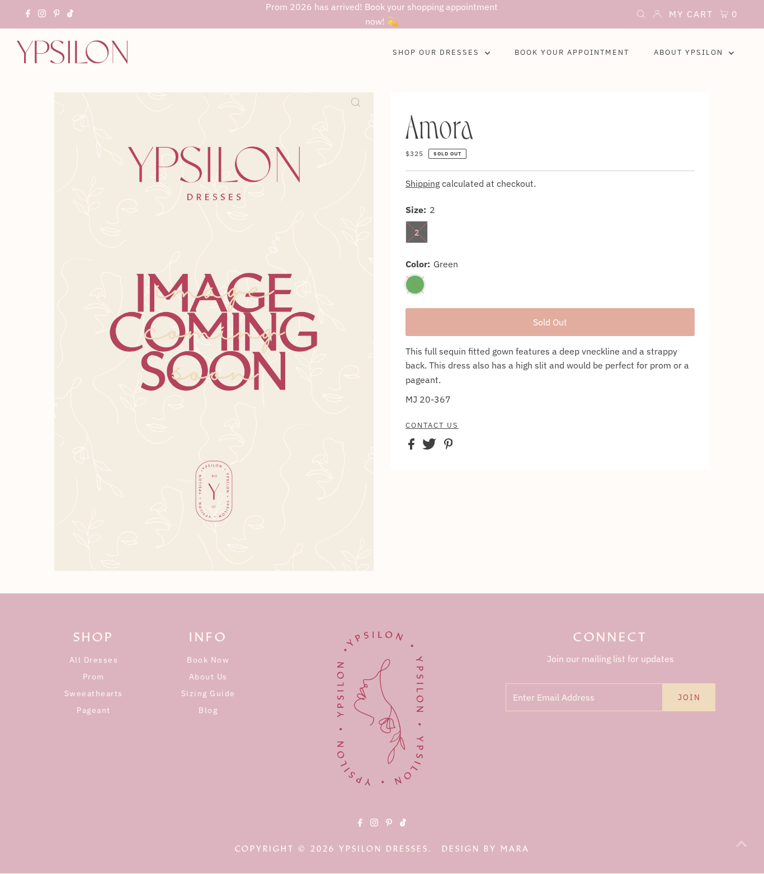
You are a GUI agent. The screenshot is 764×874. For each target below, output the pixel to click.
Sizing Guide (208, 693)
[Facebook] (28, 15)
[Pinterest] (57, 15)
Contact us (432, 425)
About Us (208, 677)
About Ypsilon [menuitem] (690, 52)
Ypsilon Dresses (383, 849)
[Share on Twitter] (430, 446)
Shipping (422, 183)
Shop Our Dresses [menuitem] (437, 52)
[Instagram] (42, 15)
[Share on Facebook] (412, 446)
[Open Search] (641, 15)
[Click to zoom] (355, 110)
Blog (208, 710)
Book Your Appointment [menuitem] (572, 52)
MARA (515, 849)
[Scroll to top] (741, 851)
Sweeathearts (93, 693)
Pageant (94, 710)
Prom (94, 677)
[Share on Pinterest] (448, 446)
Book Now (208, 660)
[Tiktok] (70, 15)
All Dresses (94, 660)
